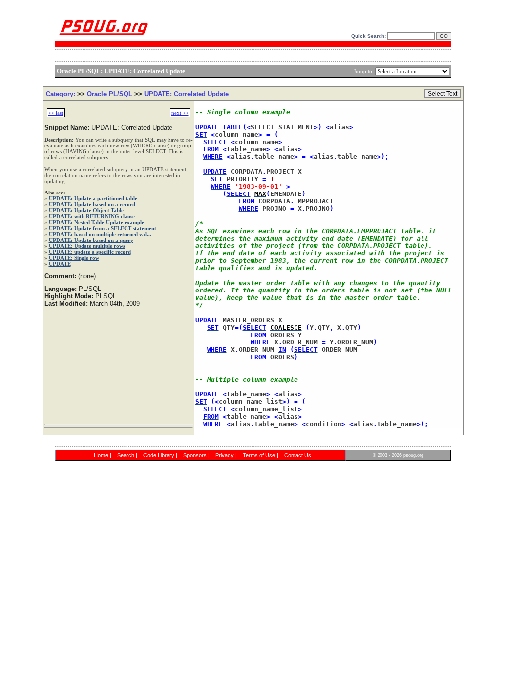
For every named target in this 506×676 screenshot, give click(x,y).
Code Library (158, 455)
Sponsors (195, 455)
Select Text (442, 93)
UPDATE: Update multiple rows (87, 246)
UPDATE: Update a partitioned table (93, 198)
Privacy (224, 455)
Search (125, 455)
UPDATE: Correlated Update (186, 93)
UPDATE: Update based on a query (91, 240)
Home (101, 455)
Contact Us (297, 455)
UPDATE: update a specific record (90, 252)
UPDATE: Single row (74, 258)
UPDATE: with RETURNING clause (92, 216)
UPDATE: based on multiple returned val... (100, 234)
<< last (55, 113)
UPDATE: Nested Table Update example (96, 222)
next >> (180, 113)
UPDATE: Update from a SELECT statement (102, 228)
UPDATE (60, 264)
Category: (60, 93)
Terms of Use (259, 455)
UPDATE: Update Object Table (86, 210)
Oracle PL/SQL (109, 93)
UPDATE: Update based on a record (92, 204)
